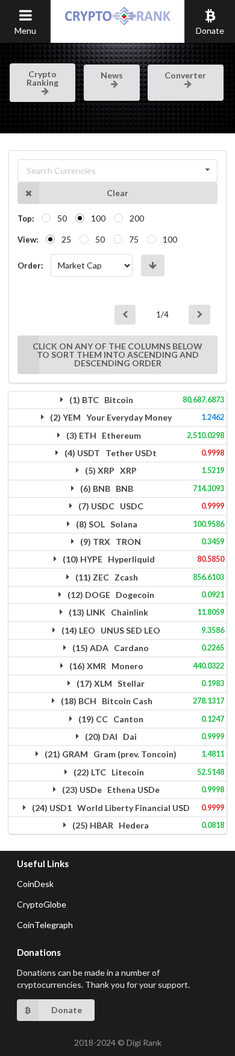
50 (62, 218)
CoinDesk (35, 884)
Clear (117, 193)
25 (66, 239)
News (112, 75)
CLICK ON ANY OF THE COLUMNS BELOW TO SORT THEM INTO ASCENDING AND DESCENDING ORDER (117, 354)
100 (98, 218)
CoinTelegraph (45, 925)
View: (27, 239)
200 (137, 218)
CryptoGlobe (41, 904)
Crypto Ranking (42, 78)
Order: (30, 265)
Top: (25, 218)
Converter (185, 75)
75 (134, 239)
